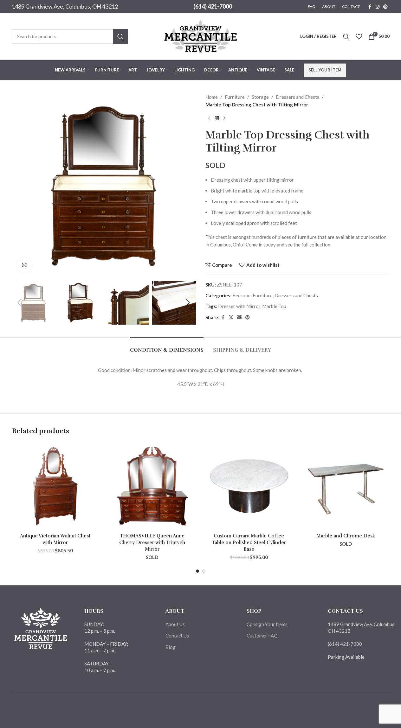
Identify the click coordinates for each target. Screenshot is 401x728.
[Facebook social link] (370, 7)
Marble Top (274, 306)
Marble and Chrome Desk (345, 536)
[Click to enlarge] (24, 265)
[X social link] (231, 317)
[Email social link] (239, 317)
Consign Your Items (267, 624)
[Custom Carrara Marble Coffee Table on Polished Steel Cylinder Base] (249, 486)
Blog (170, 647)
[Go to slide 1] (197, 571)
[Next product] (224, 118)
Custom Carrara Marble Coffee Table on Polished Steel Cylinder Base (249, 542)
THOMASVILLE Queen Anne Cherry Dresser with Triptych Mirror (152, 542)
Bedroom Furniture (252, 295)
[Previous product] (209, 118)
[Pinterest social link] (385, 7)
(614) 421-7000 (212, 6)
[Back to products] (217, 118)
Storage (260, 97)
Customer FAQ (262, 635)
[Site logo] (201, 35)
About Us (175, 624)
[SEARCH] (120, 36)
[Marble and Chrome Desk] (346, 486)
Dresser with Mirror (239, 306)
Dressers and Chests (297, 97)
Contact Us (177, 635)
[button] (20, 303)
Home (211, 97)
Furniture (235, 97)
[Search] (346, 36)
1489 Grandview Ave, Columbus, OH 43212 (65, 6)
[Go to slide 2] (203, 571)
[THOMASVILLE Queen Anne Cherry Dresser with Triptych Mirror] (152, 486)
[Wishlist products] (358, 36)
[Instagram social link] (377, 7)
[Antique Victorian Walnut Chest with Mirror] (55, 486)
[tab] (167, 347)
